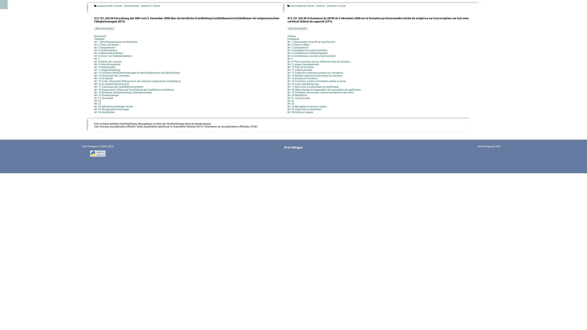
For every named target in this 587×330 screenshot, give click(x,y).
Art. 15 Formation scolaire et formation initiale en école (316, 81)
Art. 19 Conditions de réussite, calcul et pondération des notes (320, 92)
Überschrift (100, 36)
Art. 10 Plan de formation (300, 67)
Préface (291, 36)
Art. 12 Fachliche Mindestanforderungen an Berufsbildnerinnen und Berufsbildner (137, 72)
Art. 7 (97, 58)
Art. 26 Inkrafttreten (104, 112)
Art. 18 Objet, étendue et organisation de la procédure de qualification (324, 89)
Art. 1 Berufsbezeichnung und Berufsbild (115, 41)
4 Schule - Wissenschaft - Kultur (130, 5)
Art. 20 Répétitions (297, 95)
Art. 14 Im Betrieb (103, 78)
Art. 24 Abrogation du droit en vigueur (307, 106)
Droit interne (297, 5)
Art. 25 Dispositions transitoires (304, 109)
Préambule (293, 39)
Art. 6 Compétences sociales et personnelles (311, 56)
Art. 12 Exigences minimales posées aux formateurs (315, 72)
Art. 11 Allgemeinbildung (107, 70)
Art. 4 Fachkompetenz (105, 50)
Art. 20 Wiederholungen (106, 95)
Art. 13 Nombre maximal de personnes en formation (314, 75)
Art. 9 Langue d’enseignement (303, 64)
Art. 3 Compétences (297, 47)
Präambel (99, 39)
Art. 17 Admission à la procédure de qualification (313, 86)
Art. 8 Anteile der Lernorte (108, 61)
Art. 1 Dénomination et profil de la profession (311, 41)
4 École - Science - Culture (320, 5)
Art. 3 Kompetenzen (104, 47)
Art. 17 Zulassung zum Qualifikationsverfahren (118, 86)
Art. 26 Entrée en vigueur (300, 112)
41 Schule (154, 5)
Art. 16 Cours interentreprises (303, 84)
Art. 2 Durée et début (298, 44)
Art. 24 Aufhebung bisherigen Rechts (113, 106)
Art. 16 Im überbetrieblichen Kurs (111, 84)
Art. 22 (97, 100)
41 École (341, 5)
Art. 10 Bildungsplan (104, 67)
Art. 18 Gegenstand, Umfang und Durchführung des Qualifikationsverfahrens (134, 89)
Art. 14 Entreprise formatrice (302, 78)
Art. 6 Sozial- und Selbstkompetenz (113, 56)
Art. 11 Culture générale (299, 70)
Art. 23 (97, 103)
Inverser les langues (105, 28)
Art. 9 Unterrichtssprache (107, 64)
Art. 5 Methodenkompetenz (108, 53)
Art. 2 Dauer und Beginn (106, 44)
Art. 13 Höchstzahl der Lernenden (112, 75)
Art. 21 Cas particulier (298, 98)
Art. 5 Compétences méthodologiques (307, 53)
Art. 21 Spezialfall (103, 98)
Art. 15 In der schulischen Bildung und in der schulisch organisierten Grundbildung (137, 81)
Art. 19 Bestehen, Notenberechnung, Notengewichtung (122, 92)
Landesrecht (104, 5)
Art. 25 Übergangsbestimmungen (111, 109)
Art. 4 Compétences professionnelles (307, 50)
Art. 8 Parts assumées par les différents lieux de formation (318, 61)
